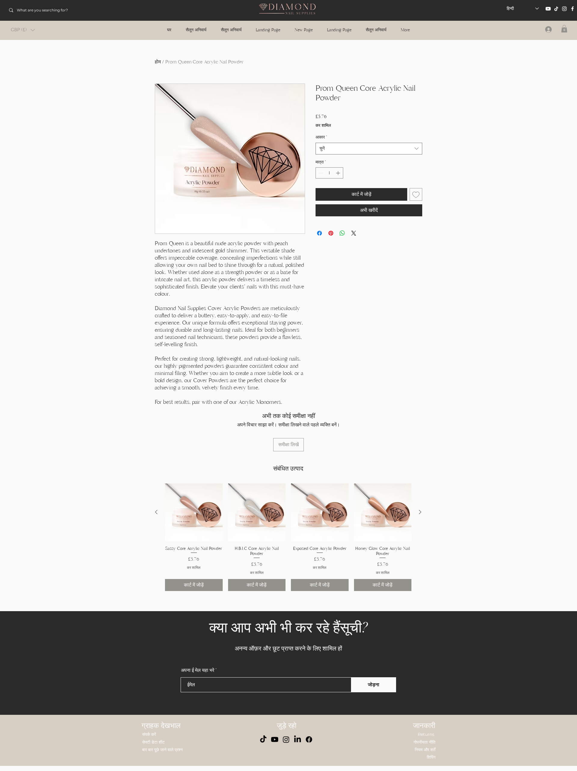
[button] (23, 30)
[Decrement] (320, 173)
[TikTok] (556, 9)
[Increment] (338, 173)
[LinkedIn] (297, 739)
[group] (288, 537)
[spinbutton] (329, 173)
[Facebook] (572, 9)
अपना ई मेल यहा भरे (197, 670)
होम (158, 62)
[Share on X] (353, 233)
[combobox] (369, 148)
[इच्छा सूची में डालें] (416, 194)
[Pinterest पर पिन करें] (330, 233)
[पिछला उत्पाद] (156, 512)
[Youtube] (548, 9)
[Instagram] (564, 9)
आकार (321, 137)
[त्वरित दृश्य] (194, 512)
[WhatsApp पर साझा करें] (342, 233)
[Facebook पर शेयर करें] (319, 233)
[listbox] (23, 30)
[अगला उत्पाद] (420, 512)
